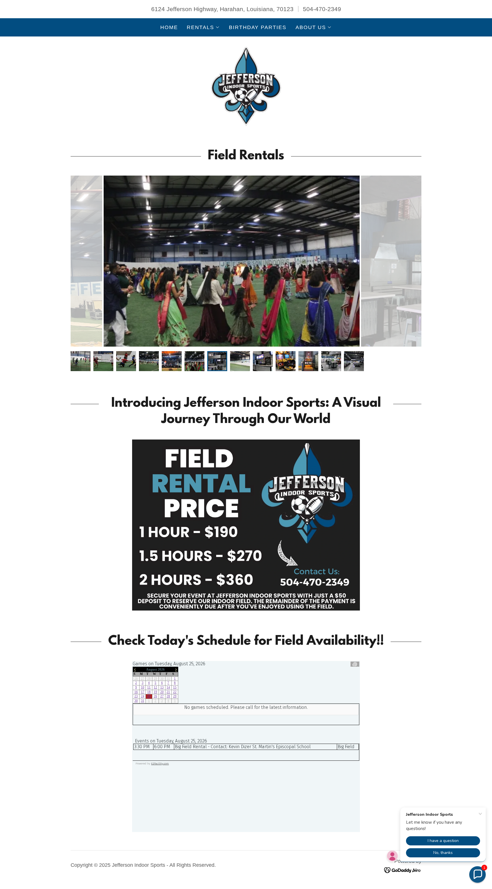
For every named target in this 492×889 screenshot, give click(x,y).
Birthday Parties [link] (257, 27)
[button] (203, 27)
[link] (246, 86)
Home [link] (169, 27)
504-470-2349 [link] (322, 9)
